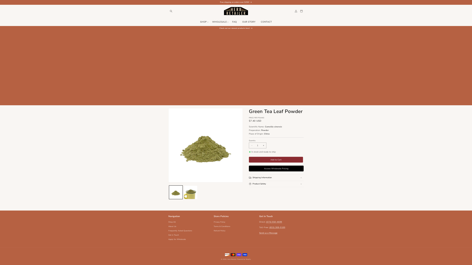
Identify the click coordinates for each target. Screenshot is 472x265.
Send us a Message (268, 233)
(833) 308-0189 (277, 227)
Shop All (172, 222)
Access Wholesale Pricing (276, 168)
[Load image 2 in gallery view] (191, 192)
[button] (171, 11)
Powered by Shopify (244, 259)
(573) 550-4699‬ (274, 222)
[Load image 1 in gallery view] (176, 192)
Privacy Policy (219, 222)
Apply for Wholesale (177, 239)
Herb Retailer (232, 259)
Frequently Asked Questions (180, 231)
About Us (172, 226)
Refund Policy (219, 231)
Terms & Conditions (222, 226)
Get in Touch (173, 235)
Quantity (252, 140)
